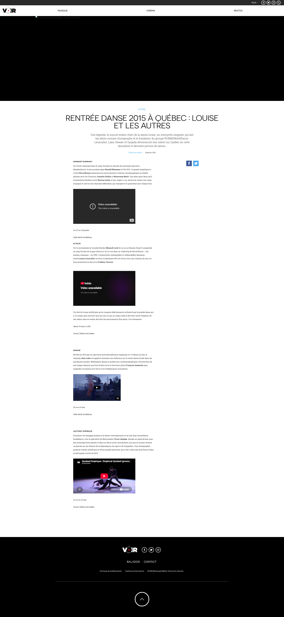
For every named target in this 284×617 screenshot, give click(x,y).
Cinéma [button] (150, 10)
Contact (150, 561)
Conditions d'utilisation (134, 571)
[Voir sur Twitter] (268, 2)
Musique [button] (63, 10)
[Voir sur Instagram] (273, 2)
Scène (142, 109)
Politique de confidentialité (111, 571)
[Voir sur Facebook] (263, 2)
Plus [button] (254, 3)
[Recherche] (278, 2)
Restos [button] (238, 10)
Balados (133, 561)
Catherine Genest (135, 152)
